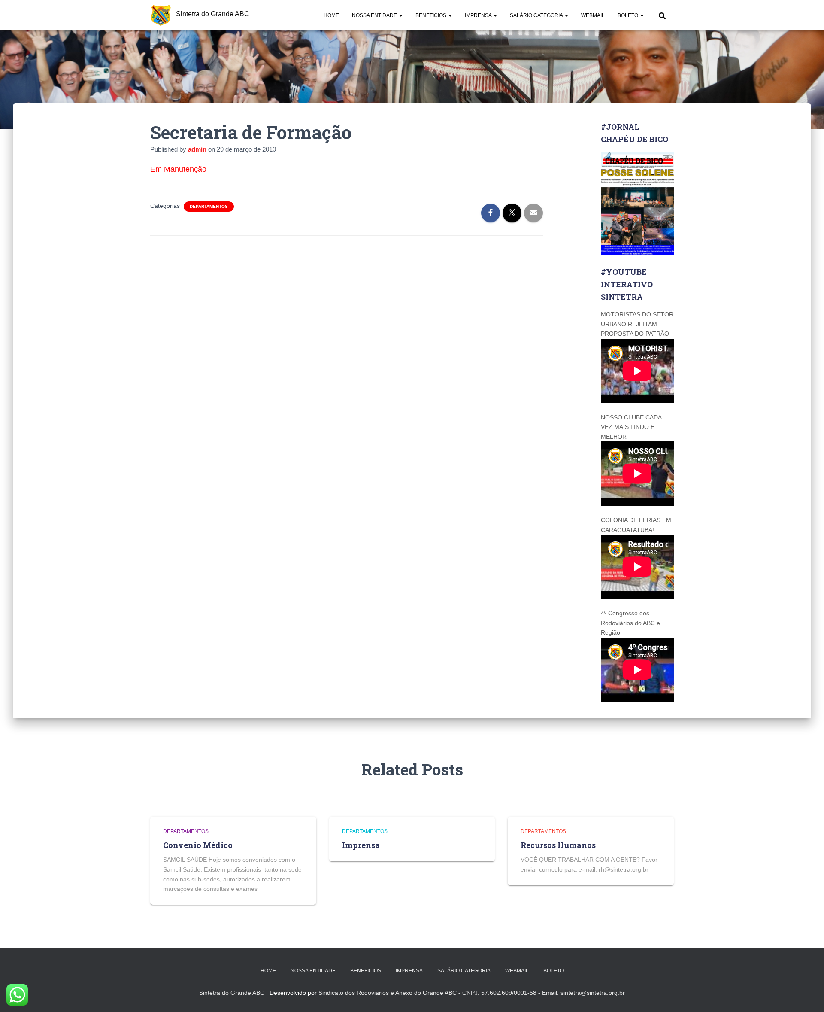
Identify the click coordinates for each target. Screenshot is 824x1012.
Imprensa (479, 15)
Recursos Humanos (558, 845)
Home (331, 15)
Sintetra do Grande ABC (231, 992)
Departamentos (209, 206)
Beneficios (431, 15)
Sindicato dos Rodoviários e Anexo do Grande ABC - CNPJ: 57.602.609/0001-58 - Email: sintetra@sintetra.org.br (471, 992)
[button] (400, 15)
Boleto (628, 15)
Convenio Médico (198, 845)
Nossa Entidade (375, 15)
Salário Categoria (537, 15)
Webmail (593, 15)
